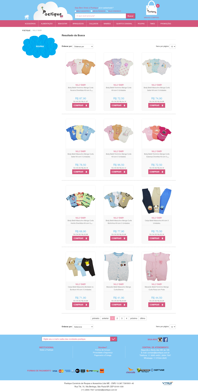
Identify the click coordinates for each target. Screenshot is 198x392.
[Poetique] (53, 13)
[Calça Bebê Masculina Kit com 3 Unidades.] (156, 200)
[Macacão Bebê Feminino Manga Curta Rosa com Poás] (156, 266)
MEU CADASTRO (82, 11)
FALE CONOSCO (114, 11)
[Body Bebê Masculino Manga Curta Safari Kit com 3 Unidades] (156, 67)
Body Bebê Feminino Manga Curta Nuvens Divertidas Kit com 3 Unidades (80, 90)
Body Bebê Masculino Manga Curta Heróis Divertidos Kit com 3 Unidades (81, 223)
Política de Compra (102, 350)
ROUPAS (40, 46)
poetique (26, 30)
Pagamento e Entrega (102, 355)
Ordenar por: (67, 46)
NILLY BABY (37, 30)
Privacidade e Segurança (102, 352)
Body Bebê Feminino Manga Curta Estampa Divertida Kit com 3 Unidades (156, 156)
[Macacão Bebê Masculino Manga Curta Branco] (118, 266)
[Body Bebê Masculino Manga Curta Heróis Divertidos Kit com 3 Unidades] (80, 200)
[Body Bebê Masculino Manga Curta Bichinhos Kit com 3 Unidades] (118, 200)
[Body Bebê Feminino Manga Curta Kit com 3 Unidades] (118, 67)
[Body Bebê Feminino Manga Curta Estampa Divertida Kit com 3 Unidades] (156, 134)
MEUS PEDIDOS (98, 11)
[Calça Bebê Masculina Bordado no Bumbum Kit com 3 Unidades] (80, 266)
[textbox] (100, 15)
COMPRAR (78, 105)
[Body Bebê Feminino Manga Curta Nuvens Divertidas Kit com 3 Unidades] (80, 67)
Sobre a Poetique (46, 350)
